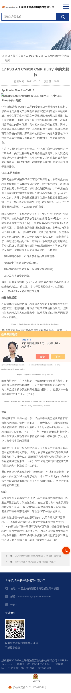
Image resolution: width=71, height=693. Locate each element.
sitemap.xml (44, 668)
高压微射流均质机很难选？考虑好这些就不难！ (42, 556)
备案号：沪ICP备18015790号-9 (34, 664)
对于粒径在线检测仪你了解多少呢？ (35, 562)
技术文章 (18, 55)
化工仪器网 (27, 668)
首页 (7, 55)
